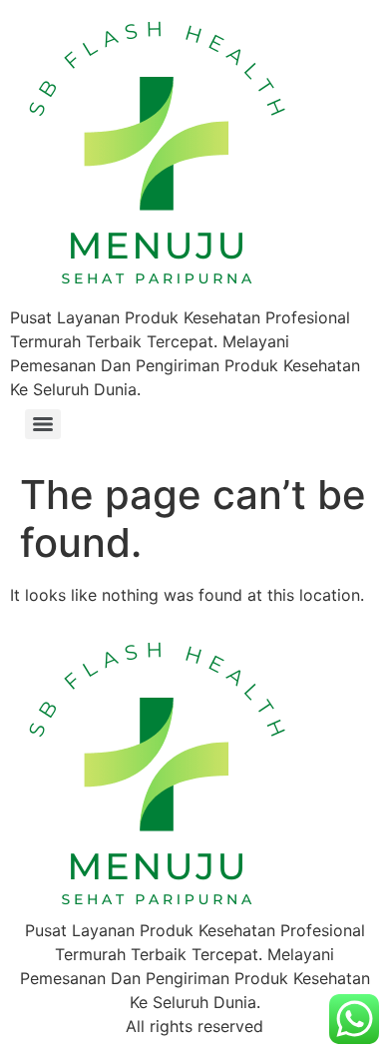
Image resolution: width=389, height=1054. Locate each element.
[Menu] (43, 424)
